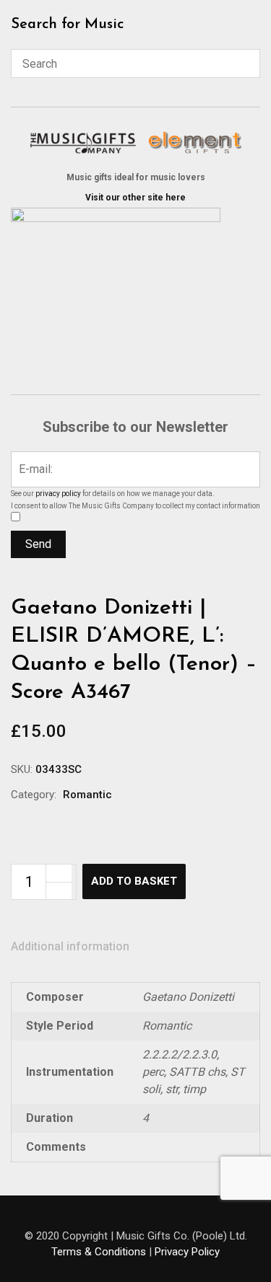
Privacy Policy (187, 1251)
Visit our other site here (135, 198)
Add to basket (134, 881)
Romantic (87, 794)
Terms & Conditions (98, 1251)
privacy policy (58, 494)
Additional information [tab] (70, 946)
